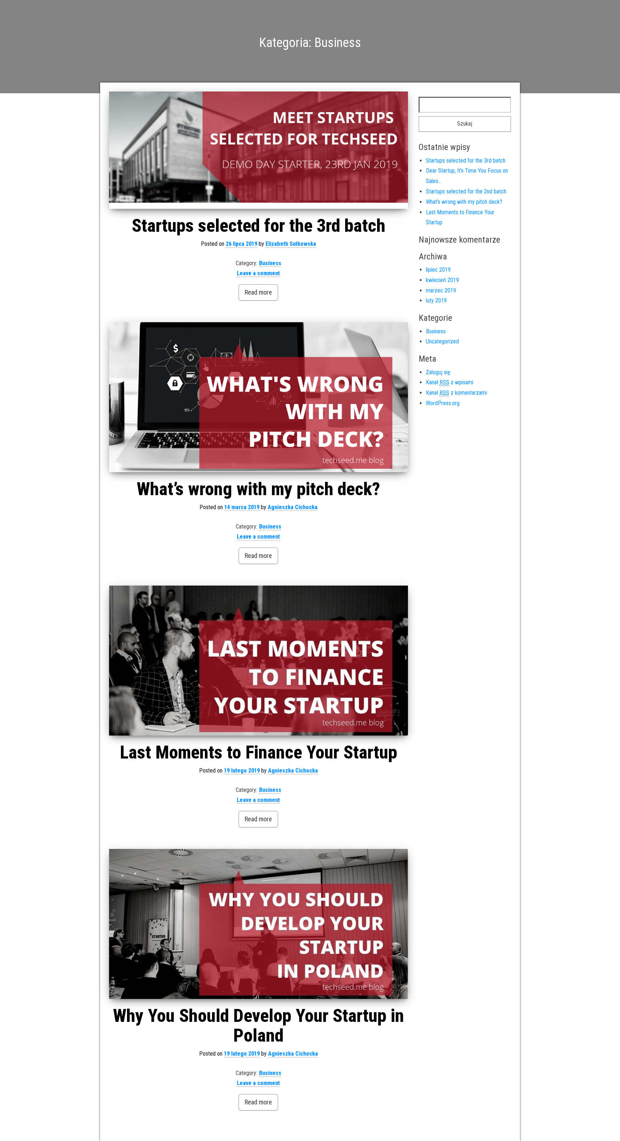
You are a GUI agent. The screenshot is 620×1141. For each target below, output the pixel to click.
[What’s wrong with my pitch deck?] (258, 397)
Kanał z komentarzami (456, 392)
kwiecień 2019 (442, 280)
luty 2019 (436, 300)
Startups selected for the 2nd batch (466, 191)
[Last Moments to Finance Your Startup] (258, 661)
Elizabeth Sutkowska (291, 243)
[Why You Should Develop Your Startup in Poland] (258, 924)
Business (270, 263)
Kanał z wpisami (449, 382)
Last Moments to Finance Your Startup (258, 752)
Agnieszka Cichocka (293, 507)
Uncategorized (442, 341)
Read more (258, 292)
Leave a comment (258, 273)
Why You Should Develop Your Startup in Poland (258, 1025)
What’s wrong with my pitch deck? (258, 489)
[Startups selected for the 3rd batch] (258, 150)
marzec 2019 (441, 290)
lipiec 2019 (438, 269)
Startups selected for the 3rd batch (258, 225)
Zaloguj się (438, 372)
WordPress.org (443, 403)
